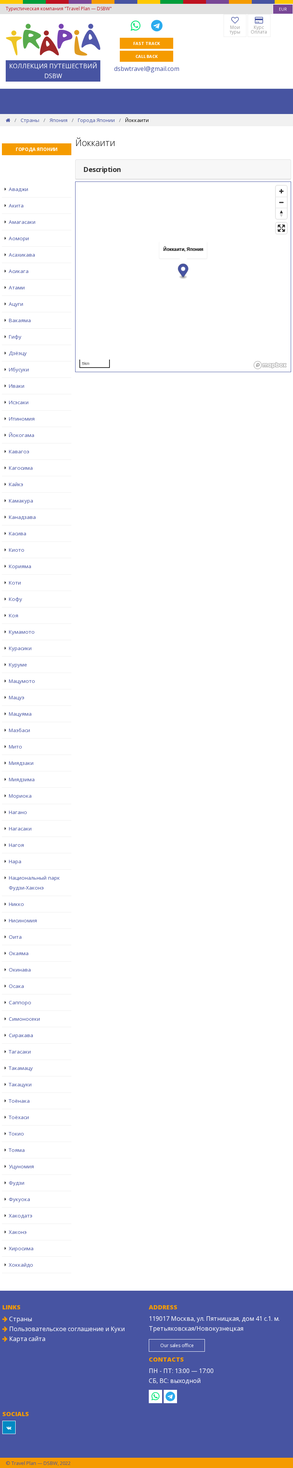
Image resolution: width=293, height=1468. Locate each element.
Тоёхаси (19, 1117)
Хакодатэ (20, 1215)
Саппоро (20, 1002)
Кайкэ (16, 484)
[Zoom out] (281, 202)
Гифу (15, 336)
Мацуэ (16, 697)
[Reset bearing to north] (281, 213)
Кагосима (21, 467)
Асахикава (22, 254)
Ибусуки (19, 369)
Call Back (146, 56)
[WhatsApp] (136, 25)
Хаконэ (18, 1232)
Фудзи (16, 1182)
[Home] (8, 120)
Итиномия (22, 418)
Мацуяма (20, 713)
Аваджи (18, 189)
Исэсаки (19, 402)
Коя (13, 615)
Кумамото (22, 631)
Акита (16, 205)
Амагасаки (22, 221)
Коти (15, 582)
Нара (15, 861)
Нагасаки (20, 828)
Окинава (20, 969)
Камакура (21, 500)
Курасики (20, 648)
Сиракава (21, 1035)
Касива (17, 533)
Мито (15, 746)
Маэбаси (19, 730)
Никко (16, 904)
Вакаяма (20, 320)
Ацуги (16, 303)
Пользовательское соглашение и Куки (66, 1329)
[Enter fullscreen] (281, 228)
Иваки (16, 385)
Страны (30, 120)
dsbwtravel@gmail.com (146, 68)
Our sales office (176, 1345)
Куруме (18, 664)
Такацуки (20, 1084)
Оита (15, 936)
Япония (59, 120)
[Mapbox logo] (270, 365)
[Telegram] (157, 25)
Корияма (20, 566)
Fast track (146, 43)
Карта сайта (26, 1339)
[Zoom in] (281, 191)
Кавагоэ (19, 451)
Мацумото (22, 681)
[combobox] (283, 9)
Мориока (20, 795)
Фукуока (19, 1199)
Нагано (18, 812)
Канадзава (22, 517)
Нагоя (16, 845)
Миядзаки (21, 763)
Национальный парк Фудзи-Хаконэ (34, 882)
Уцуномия (21, 1166)
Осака (16, 986)
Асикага (19, 271)
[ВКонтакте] (9, 1427)
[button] (183, 271)
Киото (16, 549)
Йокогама (21, 435)
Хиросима (21, 1248)
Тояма (17, 1150)
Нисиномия (23, 920)
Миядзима (22, 779)
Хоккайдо (21, 1264)
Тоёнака (19, 1100)
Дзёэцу (18, 353)
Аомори (19, 238)
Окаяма (19, 953)
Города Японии (96, 120)
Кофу (15, 599)
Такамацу (21, 1068)
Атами (17, 287)
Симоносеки (24, 1018)
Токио (16, 1133)
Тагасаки (20, 1051)
